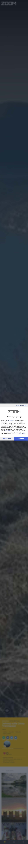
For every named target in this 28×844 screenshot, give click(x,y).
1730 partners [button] (10, 420)
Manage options (7, 438)
